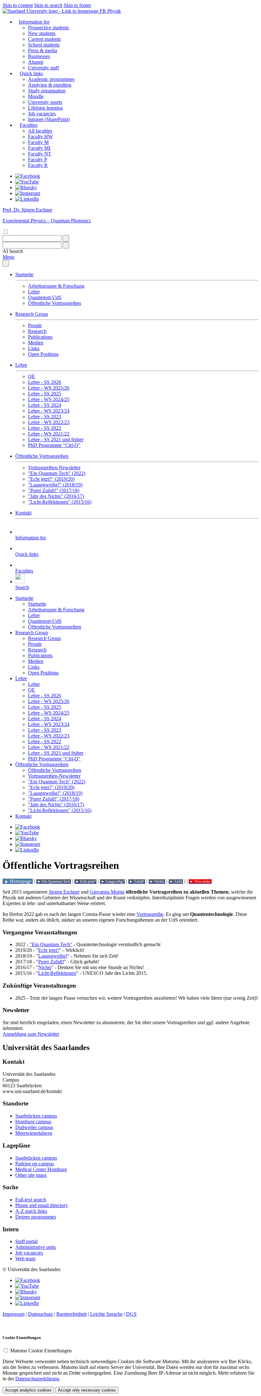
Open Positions (43, 354)
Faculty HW (40, 136)
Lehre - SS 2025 (44, 393)
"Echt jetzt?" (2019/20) (51, 479)
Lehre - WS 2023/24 (48, 411)
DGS (131, 1314)
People (35, 325)
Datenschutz (40, 1314)
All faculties (40, 130)
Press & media (42, 50)
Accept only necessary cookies (87, 1390)
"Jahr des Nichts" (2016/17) (56, 496)
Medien (35, 342)
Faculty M (38, 142)
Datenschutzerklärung (37, 1378)
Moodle (36, 96)
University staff (43, 67)
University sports (45, 102)
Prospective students (48, 27)
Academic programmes (51, 79)
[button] (13, 251)
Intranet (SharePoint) (49, 119)
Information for (34, 22)
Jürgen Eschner (64, 892)
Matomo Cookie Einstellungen (41, 1350)
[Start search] (66, 238)
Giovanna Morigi (107, 892)
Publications (40, 337)
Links (33, 348)
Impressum (14, 1314)
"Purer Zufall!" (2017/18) (53, 490)
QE (31, 376)
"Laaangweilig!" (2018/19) (55, 484)
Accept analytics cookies (28, 1390)
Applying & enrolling (49, 85)
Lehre (34, 291)
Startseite (24, 274)
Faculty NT (39, 153)
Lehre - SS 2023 (44, 416)
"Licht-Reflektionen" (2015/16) (59, 502)
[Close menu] (6, 263)
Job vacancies (42, 113)
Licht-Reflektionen (57, 973)
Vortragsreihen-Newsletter (54, 467)
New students (41, 33)
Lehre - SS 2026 (44, 382)
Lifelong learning (45, 108)
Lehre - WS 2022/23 (48, 422)
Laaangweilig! (52, 956)
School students (44, 44)
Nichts (44, 967)
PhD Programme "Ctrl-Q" (54, 445)
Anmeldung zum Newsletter (31, 1034)
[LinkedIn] (27, 199)
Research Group (31, 314)
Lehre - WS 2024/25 (48, 399)
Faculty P (37, 159)
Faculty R (38, 165)
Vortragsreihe (150, 914)
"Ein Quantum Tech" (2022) (56, 473)
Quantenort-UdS (44, 297)
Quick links (31, 73)
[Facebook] (27, 176)
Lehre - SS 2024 (44, 405)
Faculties (29, 125)
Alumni (35, 62)
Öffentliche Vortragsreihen (54, 303)
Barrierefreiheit (71, 1314)
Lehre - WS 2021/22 (48, 433)
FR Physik (110, 11)
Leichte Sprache (106, 1314)
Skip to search (48, 5)
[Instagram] (27, 193)
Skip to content (18, 5)
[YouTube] (27, 181)
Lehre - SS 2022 (44, 428)
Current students (44, 39)
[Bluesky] (26, 187)
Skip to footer (77, 5)
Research (37, 331)
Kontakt (23, 512)
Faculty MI (39, 148)
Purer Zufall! (51, 961)
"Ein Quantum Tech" (51, 944)
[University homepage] (51, 11)
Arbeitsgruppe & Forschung (56, 286)
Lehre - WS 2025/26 (48, 388)
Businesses (39, 56)
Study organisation (47, 90)
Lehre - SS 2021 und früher (55, 439)
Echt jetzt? (48, 950)
